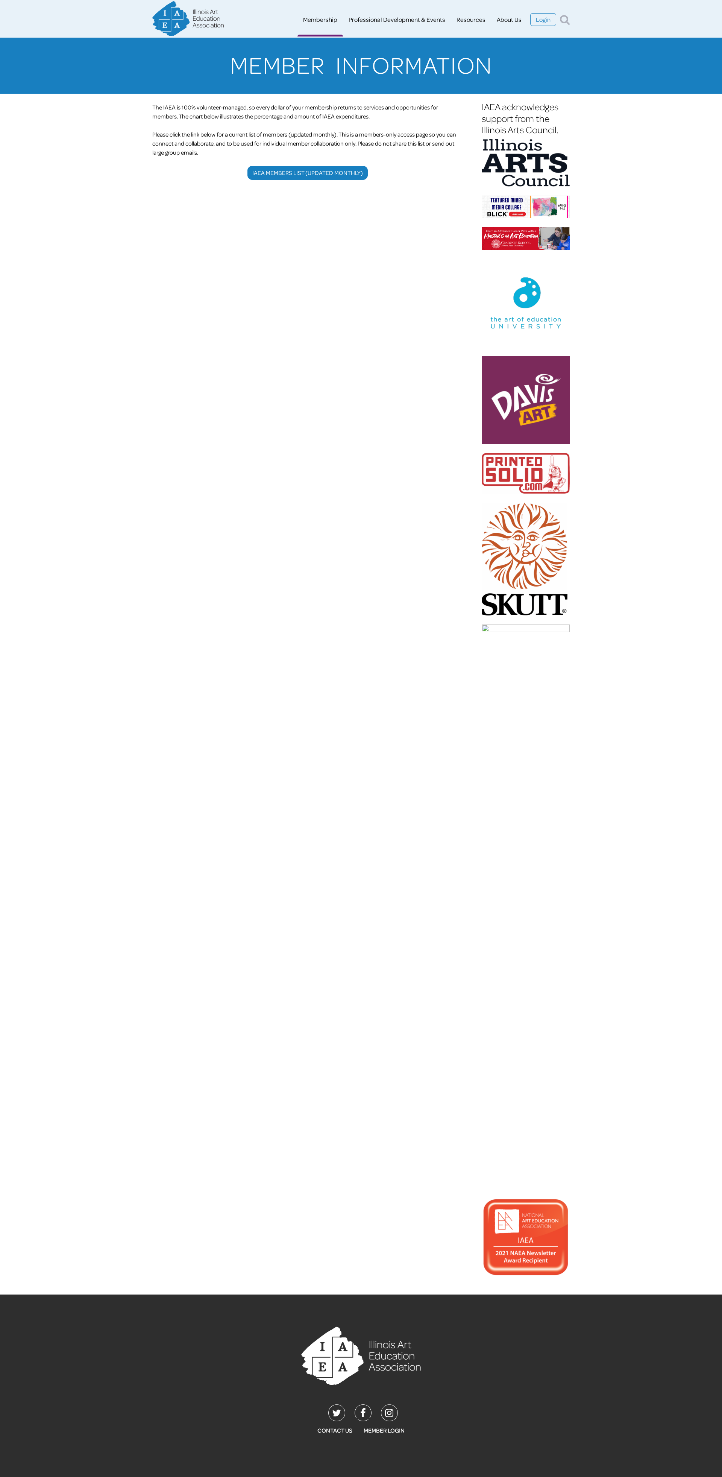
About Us (509, 19)
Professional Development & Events (397, 19)
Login (543, 19)
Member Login (384, 1430)
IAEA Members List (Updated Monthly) (307, 173)
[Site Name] (188, 19)
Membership (320, 19)
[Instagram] (389, 1413)
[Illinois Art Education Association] (361, 1355)
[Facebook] (363, 1413)
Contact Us (334, 1430)
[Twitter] (336, 1413)
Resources (471, 19)
